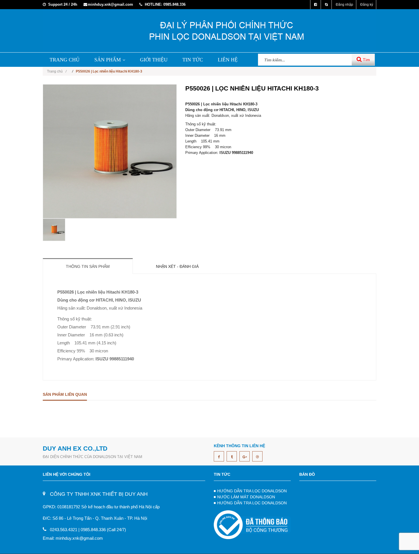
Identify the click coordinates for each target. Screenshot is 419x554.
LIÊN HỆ (228, 60)
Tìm (366, 59)
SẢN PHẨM (107, 60)
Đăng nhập (344, 5)
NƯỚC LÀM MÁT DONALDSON (246, 497)
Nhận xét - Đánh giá (177, 266)
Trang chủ (56, 71)
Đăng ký (366, 5)
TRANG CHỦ (65, 60)
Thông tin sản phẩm (88, 266)
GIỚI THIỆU (154, 60)
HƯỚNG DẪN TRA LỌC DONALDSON (252, 491)
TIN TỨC (192, 60)
